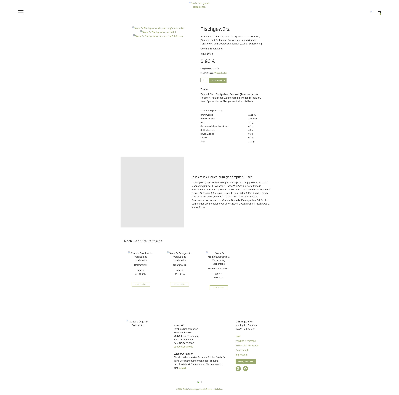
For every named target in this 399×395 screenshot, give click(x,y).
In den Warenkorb (218, 80)
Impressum (242, 354)
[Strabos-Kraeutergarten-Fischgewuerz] (158, 32)
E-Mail (182, 368)
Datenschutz (242, 350)
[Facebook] (245, 368)
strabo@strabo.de (183, 346)
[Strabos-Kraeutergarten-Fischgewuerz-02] (158, 36)
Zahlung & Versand (246, 341)
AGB (238, 336)
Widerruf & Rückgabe (247, 345)
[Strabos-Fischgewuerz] (158, 28)
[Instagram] (238, 368)
